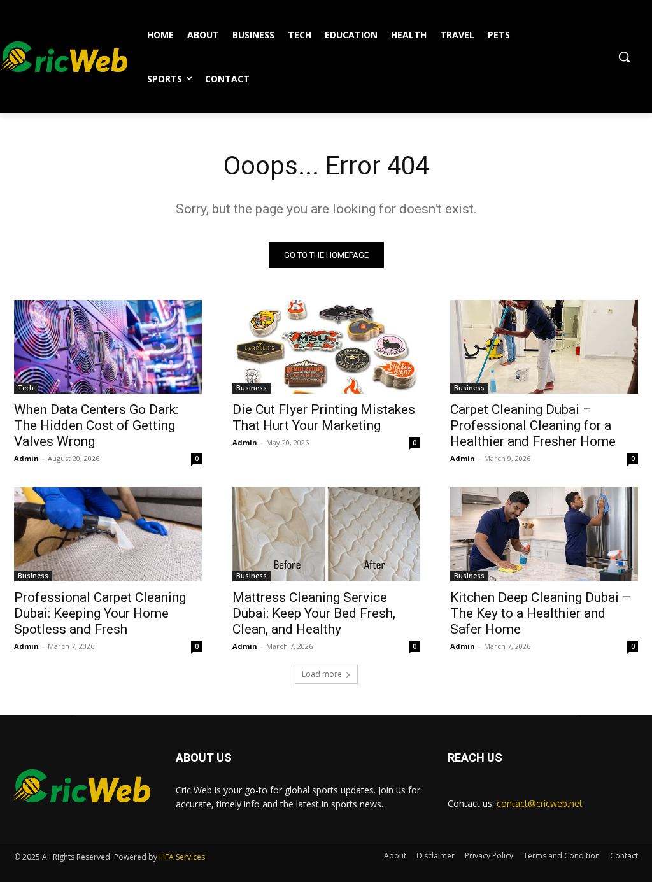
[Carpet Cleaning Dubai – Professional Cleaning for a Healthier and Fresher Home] (544, 347)
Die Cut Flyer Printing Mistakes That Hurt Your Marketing (323, 417)
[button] (624, 56)
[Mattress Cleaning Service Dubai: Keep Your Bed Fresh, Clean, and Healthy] (326, 534)
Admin (26, 458)
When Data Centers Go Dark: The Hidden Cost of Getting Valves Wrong (96, 425)
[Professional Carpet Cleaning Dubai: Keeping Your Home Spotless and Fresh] (108, 534)
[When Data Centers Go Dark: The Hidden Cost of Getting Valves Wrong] (108, 347)
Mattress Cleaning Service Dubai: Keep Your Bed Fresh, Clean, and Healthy (313, 613)
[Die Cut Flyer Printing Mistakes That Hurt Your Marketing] (326, 347)
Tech (26, 387)
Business (251, 387)
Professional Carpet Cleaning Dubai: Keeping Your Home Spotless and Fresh (100, 613)
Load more (322, 674)
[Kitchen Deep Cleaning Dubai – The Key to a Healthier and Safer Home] (544, 534)
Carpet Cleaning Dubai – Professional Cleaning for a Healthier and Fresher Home (533, 425)
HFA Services (182, 856)
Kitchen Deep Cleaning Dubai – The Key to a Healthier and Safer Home (540, 613)
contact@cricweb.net (540, 803)
